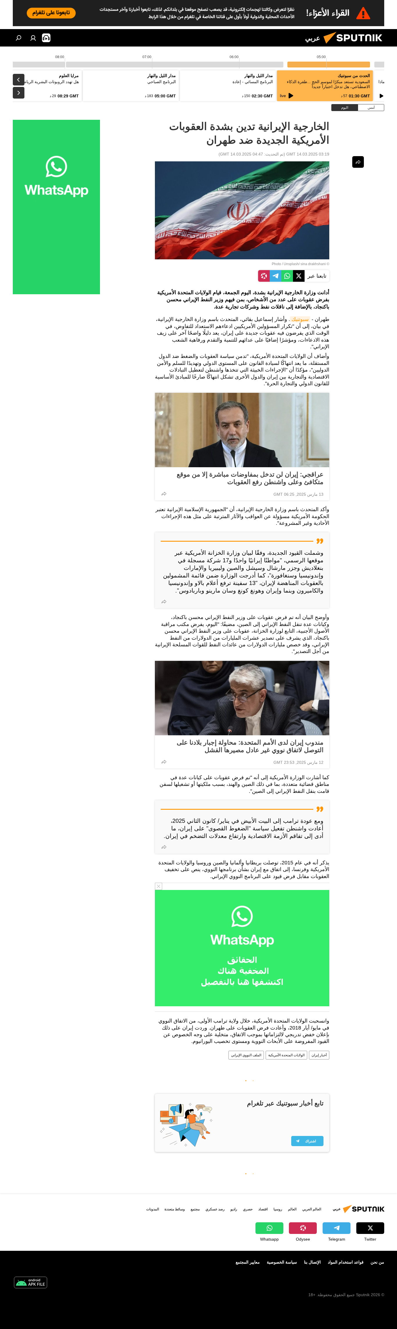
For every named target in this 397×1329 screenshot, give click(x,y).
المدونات (152, 1209)
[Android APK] (30, 1283)
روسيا (277, 1209)
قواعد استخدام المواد (346, 1262)
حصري (248, 1209)
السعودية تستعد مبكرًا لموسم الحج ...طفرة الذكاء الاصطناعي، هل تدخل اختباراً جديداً (328, 84)
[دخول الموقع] (33, 38)
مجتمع (195, 1209)
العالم (292, 1209)
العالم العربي (311, 1209)
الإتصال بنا (312, 1262)
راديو (233, 1209)
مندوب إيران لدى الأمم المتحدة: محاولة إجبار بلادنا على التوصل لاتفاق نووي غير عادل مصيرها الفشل (250, 746)
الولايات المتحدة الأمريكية (286, 1055)
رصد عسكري (215, 1209)
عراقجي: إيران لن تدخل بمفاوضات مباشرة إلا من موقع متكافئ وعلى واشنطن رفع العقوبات (250, 478)
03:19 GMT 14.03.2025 (307, 154)
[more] (164, 494)
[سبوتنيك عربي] (355, 45)
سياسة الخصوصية (282, 1262)
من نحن (377, 1262)
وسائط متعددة (174, 1209)
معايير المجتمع (248, 1262)
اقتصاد (263, 1209)
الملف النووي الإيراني (246, 1055)
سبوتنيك (300, 319)
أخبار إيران (319, 1055)
